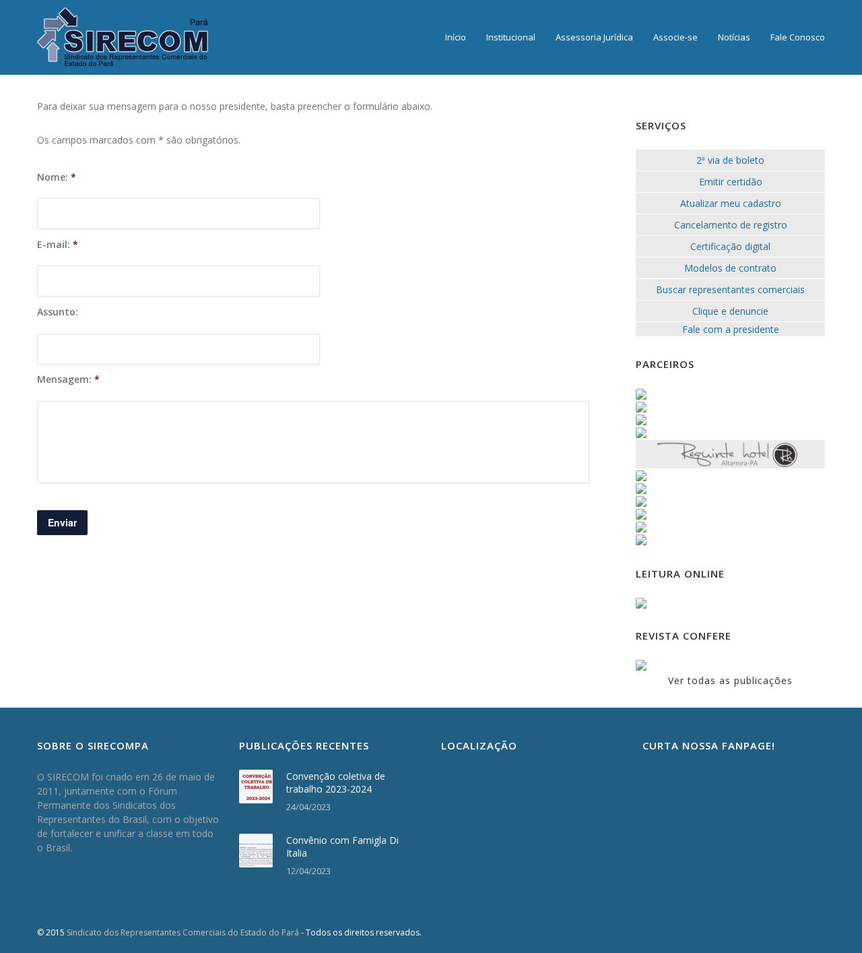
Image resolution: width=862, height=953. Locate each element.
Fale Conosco (797, 37)
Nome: (56, 177)
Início (455, 37)
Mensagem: (68, 379)
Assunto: (57, 312)
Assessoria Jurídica (594, 37)
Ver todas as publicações (730, 680)
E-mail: (57, 245)
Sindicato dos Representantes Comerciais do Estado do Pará (183, 932)
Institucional (510, 37)
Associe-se (675, 37)
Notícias (734, 37)
